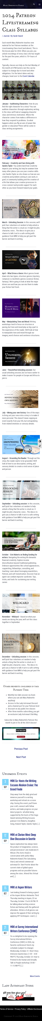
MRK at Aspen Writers (21, 887)
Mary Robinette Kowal (13, 5)
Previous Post (21, 748)
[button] (34, 4)
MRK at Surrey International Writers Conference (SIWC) (24, 929)
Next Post (21, 757)
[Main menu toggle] (39, 4)
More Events (35, 976)
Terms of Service (6, 1009)
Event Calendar (28, 76)
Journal (6, 36)
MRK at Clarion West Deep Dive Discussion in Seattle (23, 837)
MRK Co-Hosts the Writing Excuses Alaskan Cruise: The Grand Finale (24, 785)
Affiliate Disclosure (34, 1009)
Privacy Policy (20, 1009)
